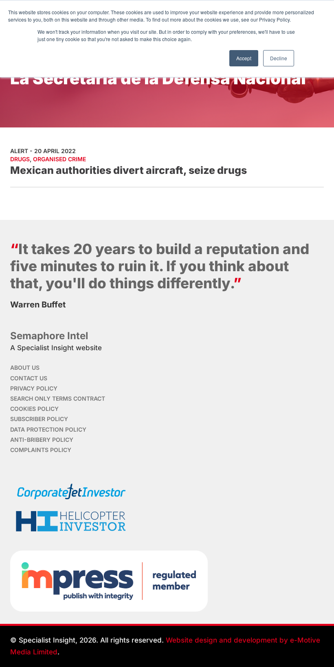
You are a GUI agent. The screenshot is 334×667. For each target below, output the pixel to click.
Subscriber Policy (39, 418)
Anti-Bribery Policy (41, 439)
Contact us (28, 378)
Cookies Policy (34, 408)
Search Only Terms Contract (57, 398)
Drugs (20, 159)
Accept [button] (243, 58)
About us (25, 367)
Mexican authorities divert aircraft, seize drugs (128, 170)
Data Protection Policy (48, 429)
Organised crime (59, 159)
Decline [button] (278, 58)
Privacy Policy (33, 388)
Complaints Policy (40, 449)
